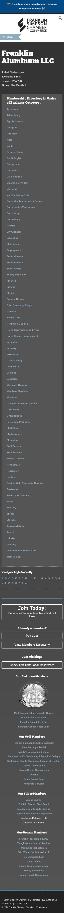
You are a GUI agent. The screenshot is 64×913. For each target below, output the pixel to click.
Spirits (10, 513)
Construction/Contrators (21, 207)
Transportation (15, 526)
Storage (11, 519)
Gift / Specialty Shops (19, 305)
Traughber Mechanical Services (33, 843)
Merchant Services (17, 391)
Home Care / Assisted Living (23, 330)
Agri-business (15, 121)
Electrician (13, 244)
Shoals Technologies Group (33, 866)
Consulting (13, 213)
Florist (10, 293)
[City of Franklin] (34, 708)
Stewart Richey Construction (34, 770)
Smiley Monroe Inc (34, 870)
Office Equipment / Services (23, 403)
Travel (10, 532)
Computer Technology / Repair (24, 201)
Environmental (15, 262)
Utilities (11, 538)
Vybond (34, 774)
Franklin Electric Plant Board (33, 804)
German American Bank (33, 717)
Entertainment (15, 256)
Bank (10, 146)
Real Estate (13, 464)
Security (11, 507)
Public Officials (15, 458)
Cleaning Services (17, 182)
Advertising (13, 115)
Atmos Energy (33, 800)
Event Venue (14, 268)
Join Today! (32, 611)
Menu (9, 37)
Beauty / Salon (15, 152)
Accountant (13, 109)
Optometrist (13, 409)
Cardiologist (14, 158)
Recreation (13, 470)
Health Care (13, 317)
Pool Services (15, 452)
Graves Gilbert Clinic (34, 765)
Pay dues (32, 635)
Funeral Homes (15, 299)
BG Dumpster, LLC (34, 857)
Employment (14, 250)
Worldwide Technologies (34, 848)
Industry (11, 348)
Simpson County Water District (33, 809)
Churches (12, 170)
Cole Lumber (34, 861)
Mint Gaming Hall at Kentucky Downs (33, 713)
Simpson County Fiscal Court (33, 726)
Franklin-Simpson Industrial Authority (34, 743)
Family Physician (16, 274)
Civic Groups (14, 176)
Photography (14, 434)
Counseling (13, 219)
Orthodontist (14, 415)
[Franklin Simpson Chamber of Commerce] (32, 30)
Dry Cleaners (14, 231)
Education (13, 238)
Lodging (12, 372)
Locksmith (13, 366)
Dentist (11, 225)
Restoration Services (19, 495)
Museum (12, 397)
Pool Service (14, 446)
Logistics (12, 378)
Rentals (11, 477)
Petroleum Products (18, 421)
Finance (11, 280)
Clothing (12, 189)
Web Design (14, 556)
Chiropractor (14, 164)
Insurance (12, 354)
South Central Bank (34, 779)
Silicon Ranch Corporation (34, 875)
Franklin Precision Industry (33, 839)
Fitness (11, 287)
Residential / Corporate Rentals (25, 483)
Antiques (12, 127)
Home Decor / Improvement (22, 336)
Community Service (18, 195)
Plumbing (12, 440)
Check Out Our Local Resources (32, 664)
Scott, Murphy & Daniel (34, 747)
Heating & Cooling (17, 323)
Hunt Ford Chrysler (34, 783)
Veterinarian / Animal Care (21, 550)
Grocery (11, 311)
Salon (10, 501)
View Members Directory (32, 644)
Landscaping (14, 360)
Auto (9, 139)
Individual (12, 342)
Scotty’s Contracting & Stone (33, 752)
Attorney (12, 133)
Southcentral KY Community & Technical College (34, 756)
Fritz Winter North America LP (34, 852)
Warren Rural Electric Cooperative (34, 813)
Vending (11, 544)
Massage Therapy (17, 385)
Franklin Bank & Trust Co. (33, 722)
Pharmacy (12, 427)
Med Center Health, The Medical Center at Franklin (33, 761)
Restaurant (13, 489)
